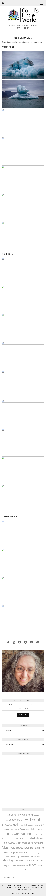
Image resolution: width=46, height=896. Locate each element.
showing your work (14, 860)
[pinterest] (25, 642)
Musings (8, 847)
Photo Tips (15, 856)
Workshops (23, 869)
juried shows (36, 838)
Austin (15, 824)
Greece (36, 834)
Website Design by (23, 893)
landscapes (9, 842)
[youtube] (31, 642)
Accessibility (37, 886)
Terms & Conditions (24, 889)
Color (22, 829)
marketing (38, 843)
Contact (8, 887)
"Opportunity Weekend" (20, 814)
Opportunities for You (22, 852)
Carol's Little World (18, 886)
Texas (36, 860)
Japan (25, 839)
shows (28, 860)
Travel (32, 865)
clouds (17, 829)
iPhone (19, 838)
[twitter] (8, 642)
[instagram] (14, 642)
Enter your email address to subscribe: (23, 705)
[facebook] (19, 642)
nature (19, 848)
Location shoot (26, 843)
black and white (33, 825)
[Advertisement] (23, 780)
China (12, 829)
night (24, 848)
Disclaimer (37, 887)
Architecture (13, 819)
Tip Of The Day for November (16, 865)
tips (27, 865)
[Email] (37, 642)
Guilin (40, 834)
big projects (23, 825)
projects (23, 856)
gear (40, 829)
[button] (43, 3)
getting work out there (18, 833)
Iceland (5, 839)
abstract (37, 815)
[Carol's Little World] (23, 11)
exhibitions (32, 829)
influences (11, 839)
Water (40, 866)
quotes (28, 856)
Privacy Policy (22, 887)
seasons (35, 856)
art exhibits (28, 819)
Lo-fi (17, 843)
